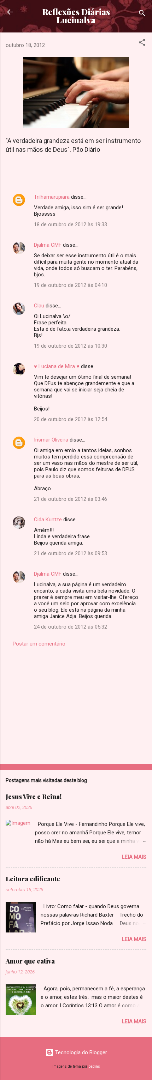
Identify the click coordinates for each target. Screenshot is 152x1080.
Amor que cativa (30, 961)
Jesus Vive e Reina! (34, 796)
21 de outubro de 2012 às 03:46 (70, 499)
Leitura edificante (33, 879)
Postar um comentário (39, 644)
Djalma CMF (48, 245)
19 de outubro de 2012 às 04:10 (70, 285)
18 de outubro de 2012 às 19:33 (70, 224)
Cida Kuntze (48, 519)
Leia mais (134, 857)
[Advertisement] (76, 703)
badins (94, 1066)
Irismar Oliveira (51, 440)
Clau (39, 305)
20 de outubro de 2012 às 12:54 (70, 419)
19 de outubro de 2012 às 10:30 (70, 346)
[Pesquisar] (142, 14)
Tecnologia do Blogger (80, 1052)
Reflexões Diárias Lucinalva (76, 15)
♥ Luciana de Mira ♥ (57, 366)
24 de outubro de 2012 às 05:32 (70, 627)
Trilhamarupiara (52, 197)
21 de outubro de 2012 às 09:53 (70, 553)
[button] (142, 43)
